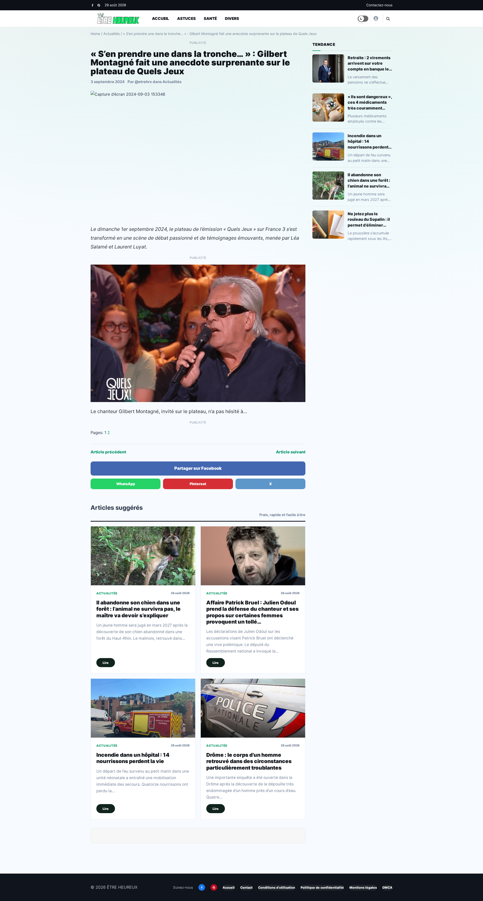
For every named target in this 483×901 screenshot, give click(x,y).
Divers (232, 18)
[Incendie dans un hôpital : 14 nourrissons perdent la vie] (143, 708)
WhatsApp (125, 484)
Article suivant (290, 451)
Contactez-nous (379, 5)
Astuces (186, 18)
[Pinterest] (99, 5)
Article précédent (108, 451)
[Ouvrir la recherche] (387, 18)
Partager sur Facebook (198, 468)
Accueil (160, 18)
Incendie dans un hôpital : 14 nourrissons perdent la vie (133, 758)
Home (95, 33)
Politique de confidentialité (322, 887)
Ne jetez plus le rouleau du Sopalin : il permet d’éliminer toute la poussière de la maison (369, 219)
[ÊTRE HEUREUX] (375, 18)
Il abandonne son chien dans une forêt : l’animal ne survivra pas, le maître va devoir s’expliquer (138, 609)
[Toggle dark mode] (363, 19)
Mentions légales (363, 887)
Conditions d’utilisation (276, 887)
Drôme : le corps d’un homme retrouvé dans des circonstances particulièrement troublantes (249, 761)
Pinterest (198, 484)
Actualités (111, 33)
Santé (210, 18)
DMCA (387, 887)
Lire (106, 663)
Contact (246, 887)
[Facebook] (92, 5)
